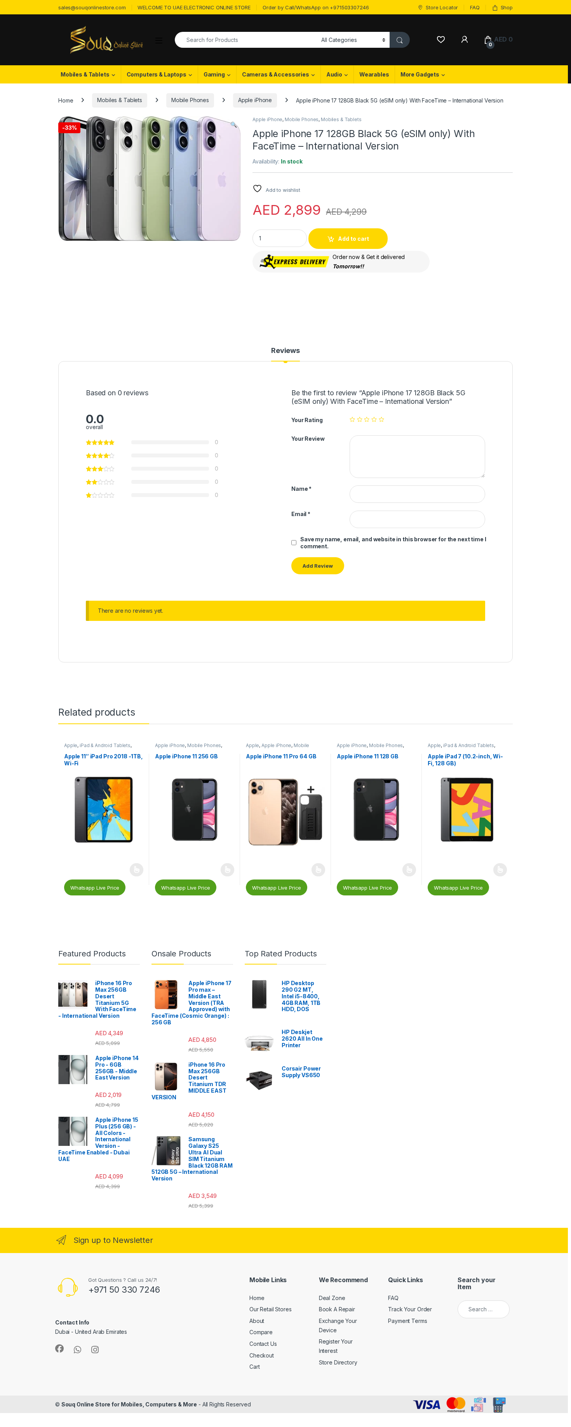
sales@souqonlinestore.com (92, 7)
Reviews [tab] (285, 351)
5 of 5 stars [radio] (381, 419)
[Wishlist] (440, 39)
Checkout (261, 1355)
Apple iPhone (255, 100)
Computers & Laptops (156, 74)
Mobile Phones (190, 100)
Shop (507, 7)
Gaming (214, 74)
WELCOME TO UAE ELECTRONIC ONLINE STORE (194, 7)
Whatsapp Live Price (94, 888)
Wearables (374, 74)
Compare (261, 1332)
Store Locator (442, 7)
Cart (254, 1366)
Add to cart (353, 238)
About (256, 1320)
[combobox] (246, 40)
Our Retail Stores (270, 1309)
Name (301, 488)
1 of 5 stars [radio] (352, 419)
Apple (70, 745)
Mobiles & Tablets (85, 74)
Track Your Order (410, 1309)
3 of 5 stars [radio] (366, 419)
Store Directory (338, 1362)
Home (65, 100)
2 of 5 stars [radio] (359, 419)
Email (300, 514)
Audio (334, 74)
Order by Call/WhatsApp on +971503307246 (316, 7)
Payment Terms (407, 1320)
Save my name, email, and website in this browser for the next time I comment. (393, 542)
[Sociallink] (59, 1348)
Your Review (307, 438)
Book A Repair (337, 1309)
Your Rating (306, 420)
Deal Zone (332, 1298)
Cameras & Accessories (275, 74)
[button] (233, 124)
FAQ (475, 7)
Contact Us (263, 1343)
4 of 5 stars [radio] (374, 419)
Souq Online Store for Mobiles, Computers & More (129, 1404)
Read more (136, 869)
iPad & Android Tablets (105, 745)
